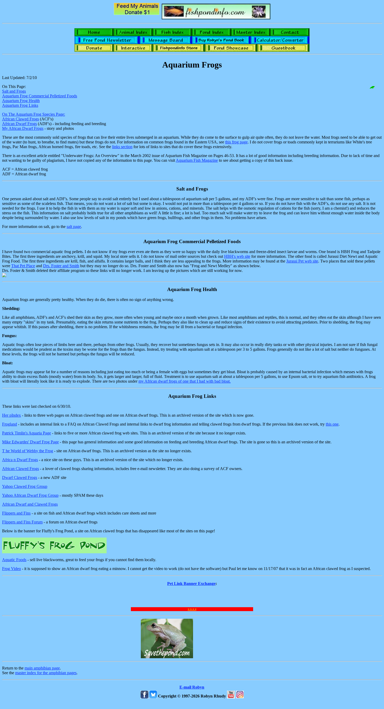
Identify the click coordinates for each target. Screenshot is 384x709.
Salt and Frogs (14, 91)
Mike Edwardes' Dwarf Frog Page (30, 442)
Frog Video (11, 568)
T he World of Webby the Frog (27, 451)
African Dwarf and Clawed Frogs (30, 504)
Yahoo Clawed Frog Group (24, 486)
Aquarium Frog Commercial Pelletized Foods (39, 96)
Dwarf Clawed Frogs (19, 477)
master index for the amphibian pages (46, 673)
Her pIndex (11, 415)
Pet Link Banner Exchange (191, 583)
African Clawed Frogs (20, 119)
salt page (74, 226)
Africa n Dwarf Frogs (20, 459)
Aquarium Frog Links (20, 105)
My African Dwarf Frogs (22, 128)
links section (122, 146)
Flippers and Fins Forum (22, 522)
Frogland (9, 424)
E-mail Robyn (191, 687)
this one (332, 424)
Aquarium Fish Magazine (197, 160)
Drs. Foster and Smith (61, 266)
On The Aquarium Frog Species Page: (33, 114)
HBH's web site (237, 256)
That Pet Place (23, 266)
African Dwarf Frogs (19, 123)
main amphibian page (42, 668)
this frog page (236, 142)
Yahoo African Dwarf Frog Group (30, 495)
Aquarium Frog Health (21, 100)
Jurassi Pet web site (302, 261)
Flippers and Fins (16, 513)
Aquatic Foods (14, 559)
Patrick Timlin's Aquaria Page (26, 433)
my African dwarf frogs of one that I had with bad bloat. (184, 381)
